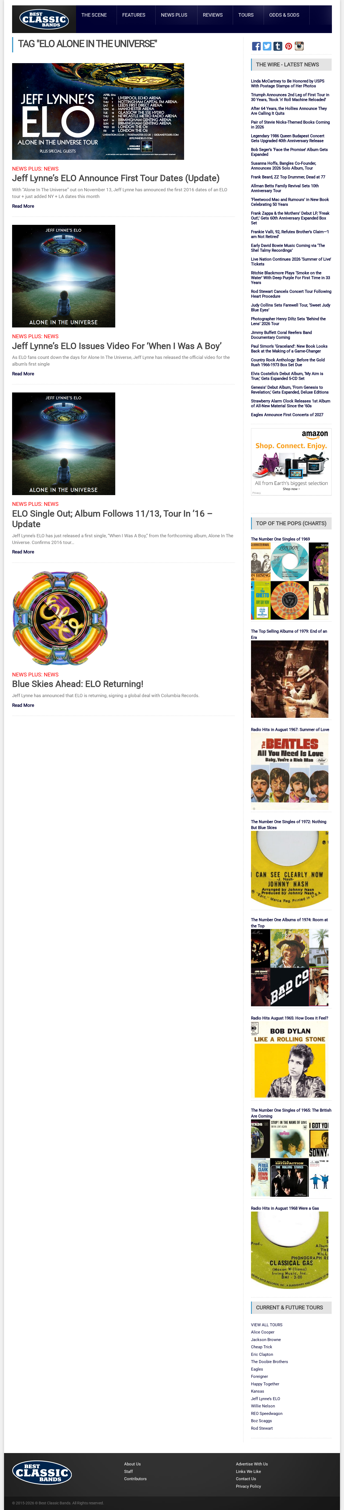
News (51, 169)
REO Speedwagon (266, 1413)
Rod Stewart (262, 1428)
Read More (23, 206)
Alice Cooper (262, 1332)
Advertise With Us (252, 1464)
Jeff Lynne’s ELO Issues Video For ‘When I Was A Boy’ (117, 346)
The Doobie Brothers (269, 1361)
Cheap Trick (261, 1347)
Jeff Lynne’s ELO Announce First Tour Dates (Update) (116, 178)
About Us (132, 1464)
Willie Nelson (263, 1406)
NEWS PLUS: (27, 169)
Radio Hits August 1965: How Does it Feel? (289, 1018)
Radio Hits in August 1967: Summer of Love (290, 729)
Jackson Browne (266, 1339)
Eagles (257, 1369)
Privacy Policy (248, 1486)
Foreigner (259, 1376)
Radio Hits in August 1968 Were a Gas (285, 1208)
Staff (128, 1471)
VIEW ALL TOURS (266, 1324)
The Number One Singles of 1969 (280, 539)
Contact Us (246, 1478)
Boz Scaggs (261, 1420)
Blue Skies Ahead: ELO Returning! (78, 684)
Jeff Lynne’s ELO (265, 1398)
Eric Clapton (262, 1354)
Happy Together (265, 1384)
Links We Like (248, 1471)
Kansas (257, 1391)
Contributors (135, 1478)
